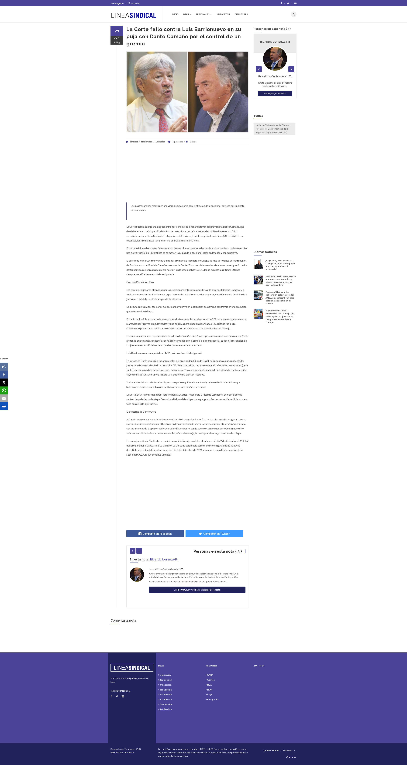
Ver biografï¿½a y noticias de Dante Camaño (197, 581)
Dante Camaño (161, 559)
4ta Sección (165, 689)
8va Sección (165, 709)
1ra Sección (165, 674)
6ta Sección (165, 699)
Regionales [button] (203, 14)
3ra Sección (165, 684)
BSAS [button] (186, 14)
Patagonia (212, 699)
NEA (209, 684)
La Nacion (160, 141)
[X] (4, 382)
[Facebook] (283, 3)
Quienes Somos (271, 750)
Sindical (134, 141)
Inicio (175, 14)
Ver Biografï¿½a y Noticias (275, 93)
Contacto (291, 757)
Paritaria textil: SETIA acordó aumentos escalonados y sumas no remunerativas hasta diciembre (281, 281)
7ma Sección (165, 704)
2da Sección (165, 679)
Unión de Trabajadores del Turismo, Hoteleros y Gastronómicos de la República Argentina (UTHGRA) (273, 129)
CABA (210, 674)
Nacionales (146, 141)
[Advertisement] (187, 175)
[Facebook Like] (4, 367)
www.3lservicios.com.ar (122, 752)
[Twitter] (289, 3)
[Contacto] (295, 3)
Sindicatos (223, 14)
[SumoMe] (4, 406)
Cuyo (210, 694)
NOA (209, 689)
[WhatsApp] (4, 390)
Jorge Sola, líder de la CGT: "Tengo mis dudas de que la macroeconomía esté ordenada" (280, 265)
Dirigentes (241, 14)
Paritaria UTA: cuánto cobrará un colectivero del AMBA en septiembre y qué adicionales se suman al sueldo (280, 297)
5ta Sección (165, 694)
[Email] (4, 398)
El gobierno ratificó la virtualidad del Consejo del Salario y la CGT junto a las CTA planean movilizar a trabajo (280, 316)
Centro (211, 679)
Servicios (288, 750)
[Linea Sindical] (136, 14)
